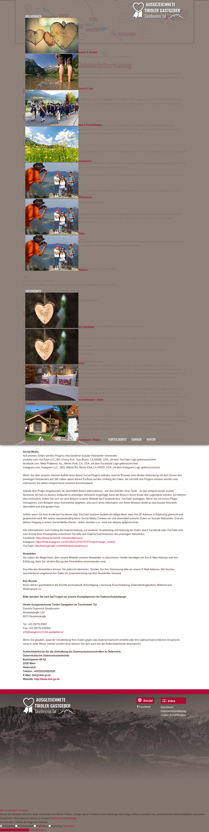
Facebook (145, 706)
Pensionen (30, 403)
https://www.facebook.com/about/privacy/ (59, 538)
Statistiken (42, 826)
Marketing (57, 826)
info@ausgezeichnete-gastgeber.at (43, 632)
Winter (151, 439)
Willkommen (33, 16)
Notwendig (8, 826)
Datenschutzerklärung (173, 711)
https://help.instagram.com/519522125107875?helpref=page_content (75, 542)
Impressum (167, 707)
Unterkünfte (33, 291)
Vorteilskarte (117, 439)
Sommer (136, 439)
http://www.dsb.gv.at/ (47, 679)
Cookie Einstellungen (173, 715)
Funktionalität (25, 826)
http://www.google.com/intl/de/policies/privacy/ (61, 545)
